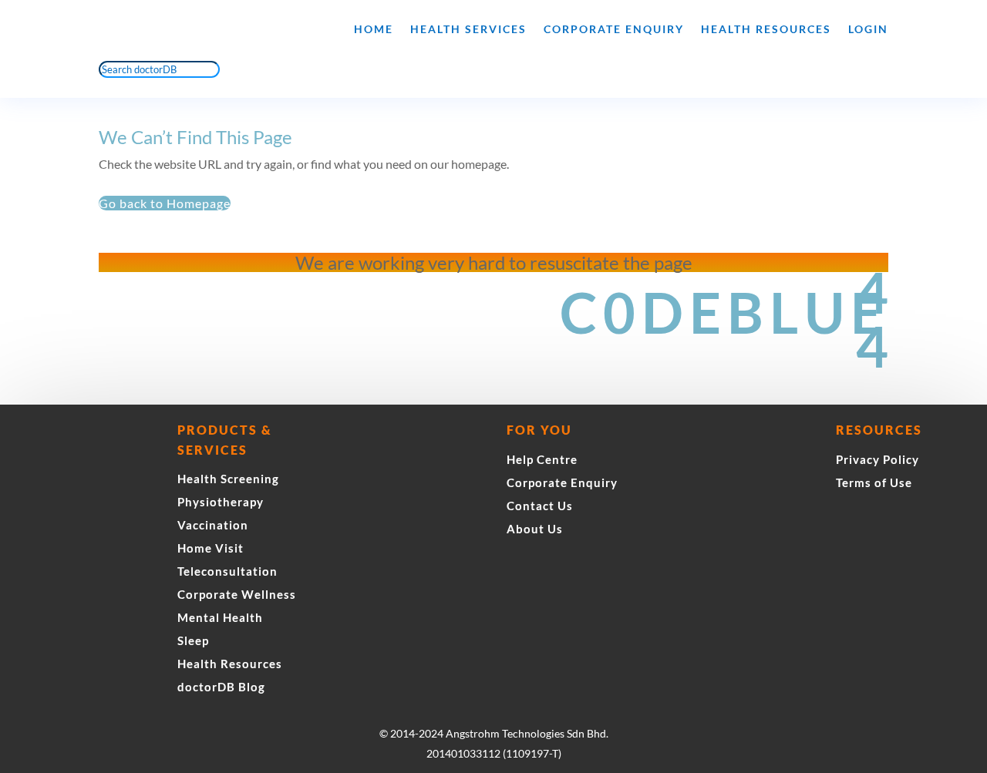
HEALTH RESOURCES (766, 28)
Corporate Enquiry (614, 28)
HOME (373, 28)
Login (868, 28)
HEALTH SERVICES (468, 28)
